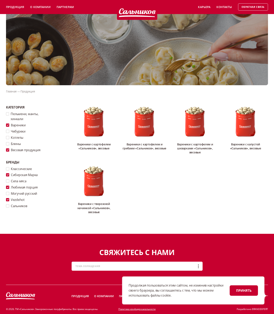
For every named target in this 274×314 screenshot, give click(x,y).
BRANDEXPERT (260, 309)
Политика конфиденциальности (137, 309)
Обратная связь (253, 7)
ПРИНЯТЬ (244, 290)
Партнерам (65, 7)
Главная (11, 91)
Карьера (204, 7)
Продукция (15, 7)
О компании (40, 7)
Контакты (224, 7)
